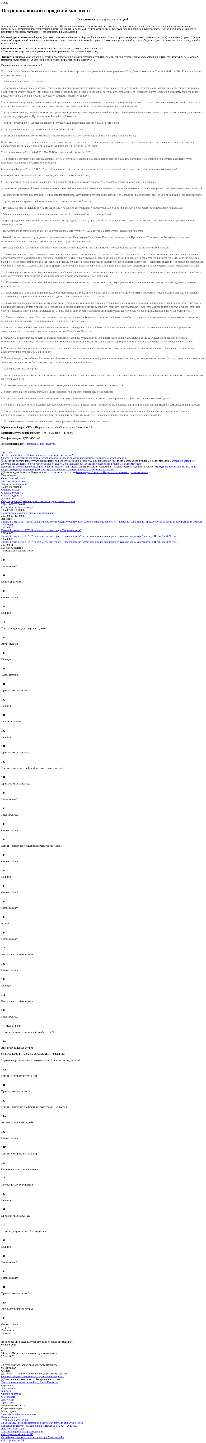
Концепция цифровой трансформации (22, 1431)
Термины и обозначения (14, 1420)
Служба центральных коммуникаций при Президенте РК (32, 1437)
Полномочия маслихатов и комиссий (21, 65)
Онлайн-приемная (11, 1393)
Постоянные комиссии (13, 481)
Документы (7, 1399)
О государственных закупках (17, 507)
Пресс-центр (8, 1402)
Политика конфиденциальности (19, 1414)
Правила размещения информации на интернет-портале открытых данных (42, 1422)
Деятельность (8, 1388)
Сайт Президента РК (12, 1440)
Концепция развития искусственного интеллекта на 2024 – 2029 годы (39, 1425)
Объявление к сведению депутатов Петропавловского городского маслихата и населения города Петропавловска (63, 458)
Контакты (6, 1391)
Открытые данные (11, 495)
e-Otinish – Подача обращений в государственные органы (32, 1376)
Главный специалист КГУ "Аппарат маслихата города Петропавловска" (41, 530)
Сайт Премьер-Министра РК (17, 1434)
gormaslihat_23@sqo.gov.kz (41, 443)
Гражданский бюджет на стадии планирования (27, 513)
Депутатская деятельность (15, 484)
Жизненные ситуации (13, 1428)
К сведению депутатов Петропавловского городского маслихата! (37, 455)
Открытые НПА (10, 489)
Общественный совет (13, 478)
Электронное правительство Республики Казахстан (29, 1382)
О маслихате (8, 1396)
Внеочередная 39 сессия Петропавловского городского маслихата (112, 472)
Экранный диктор (11, 1417)
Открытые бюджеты (12, 492)
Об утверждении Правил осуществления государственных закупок (38, 501)
